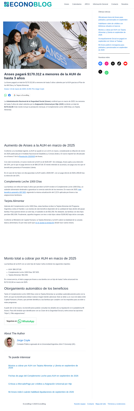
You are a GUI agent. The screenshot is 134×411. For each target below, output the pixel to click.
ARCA (87, 4)
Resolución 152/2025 (27, 156)
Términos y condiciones (116, 404)
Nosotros (124, 4)
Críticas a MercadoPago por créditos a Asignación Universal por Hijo (40, 384)
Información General (100, 4)
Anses (66, 4)
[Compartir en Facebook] (9, 95)
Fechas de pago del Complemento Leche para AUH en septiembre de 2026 (43, 376)
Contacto (114, 4)
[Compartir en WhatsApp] (5, 95)
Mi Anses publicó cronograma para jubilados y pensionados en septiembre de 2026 (113, 47)
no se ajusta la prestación (44, 223)
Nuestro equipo (80, 404)
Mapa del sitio (101, 404)
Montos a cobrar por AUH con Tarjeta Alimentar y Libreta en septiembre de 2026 (43, 366)
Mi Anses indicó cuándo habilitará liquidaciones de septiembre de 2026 (41, 392)
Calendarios (76, 4)
